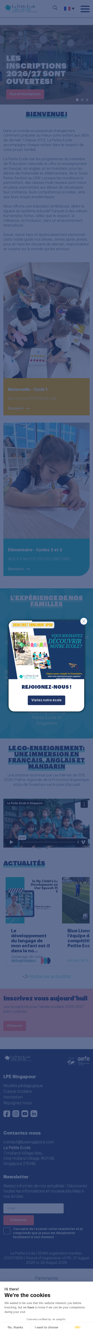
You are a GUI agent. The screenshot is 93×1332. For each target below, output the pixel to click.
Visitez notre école (46, 700)
